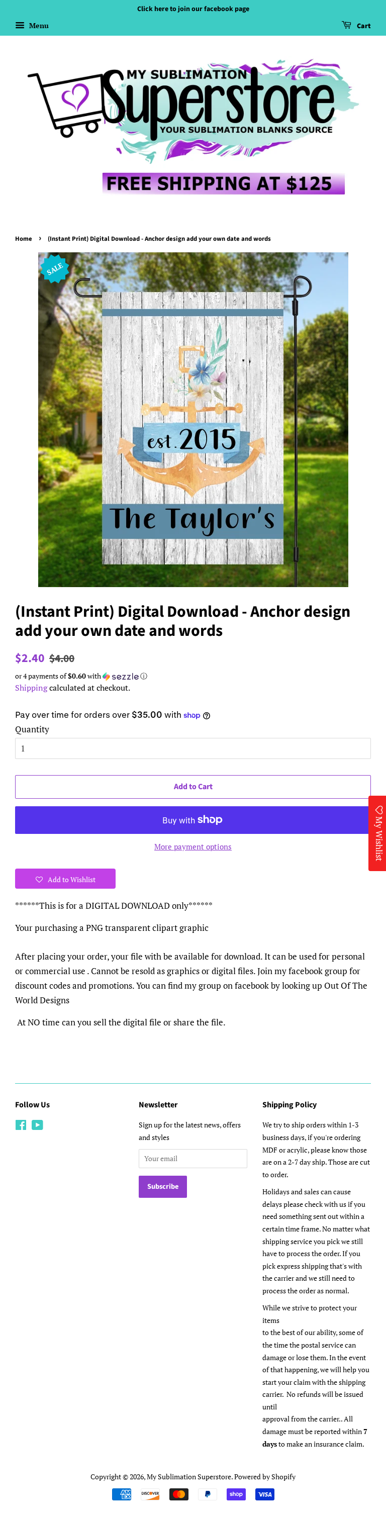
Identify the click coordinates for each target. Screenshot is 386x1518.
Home (23, 238)
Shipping (31, 687)
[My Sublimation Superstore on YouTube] (37, 1126)
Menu (38, 25)
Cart (363, 26)
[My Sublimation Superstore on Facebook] (21, 1126)
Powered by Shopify (265, 1476)
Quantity (32, 729)
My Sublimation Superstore (189, 1476)
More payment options (193, 846)
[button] (193, 676)
